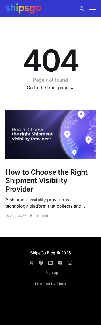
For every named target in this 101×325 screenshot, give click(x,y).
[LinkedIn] (50, 263)
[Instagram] (70, 263)
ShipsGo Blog (42, 252)
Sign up (52, 272)
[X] (31, 263)
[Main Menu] (92, 9)
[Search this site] (82, 8)
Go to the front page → (50, 87)
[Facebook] (41, 263)
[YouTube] (60, 263)
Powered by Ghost (50, 283)
